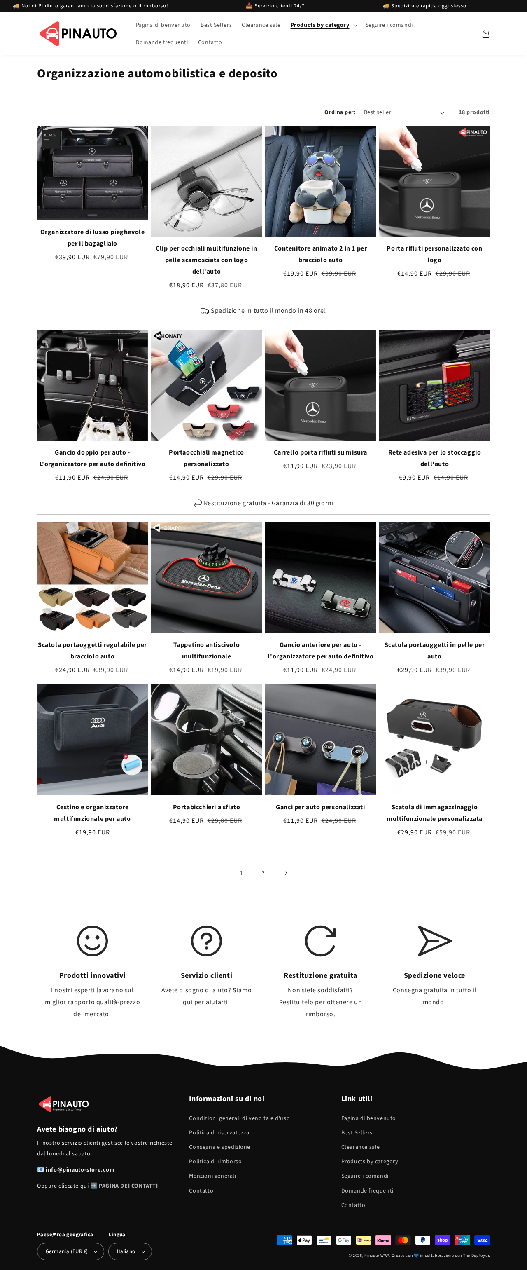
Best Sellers (357, 1133)
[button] (323, 25)
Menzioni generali (212, 1176)
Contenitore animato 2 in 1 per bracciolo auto (320, 254)
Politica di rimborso (215, 1162)
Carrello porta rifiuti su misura (320, 452)
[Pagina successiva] (286, 873)
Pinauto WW (375, 1255)
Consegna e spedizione (219, 1147)
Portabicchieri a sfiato (206, 807)
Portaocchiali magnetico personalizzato (206, 458)
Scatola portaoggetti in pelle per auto (435, 650)
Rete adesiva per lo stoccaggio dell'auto (434, 458)
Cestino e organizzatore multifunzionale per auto (92, 813)
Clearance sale (360, 1147)
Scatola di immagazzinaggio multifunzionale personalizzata (435, 813)
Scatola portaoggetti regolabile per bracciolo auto (92, 650)
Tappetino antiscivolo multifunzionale (206, 650)
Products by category (370, 1162)
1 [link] (241, 873)
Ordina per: (339, 112)
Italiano (126, 1251)
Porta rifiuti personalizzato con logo (434, 254)
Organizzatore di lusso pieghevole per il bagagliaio (92, 237)
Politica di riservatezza (219, 1133)
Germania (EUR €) (67, 1251)
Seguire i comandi (365, 1176)
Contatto (201, 1191)
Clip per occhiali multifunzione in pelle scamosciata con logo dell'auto (206, 260)
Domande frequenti (367, 1191)
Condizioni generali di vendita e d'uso (239, 1118)
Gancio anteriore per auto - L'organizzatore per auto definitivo (321, 650)
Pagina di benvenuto (368, 1118)
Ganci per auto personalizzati (320, 807)
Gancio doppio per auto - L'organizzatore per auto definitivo (93, 458)
